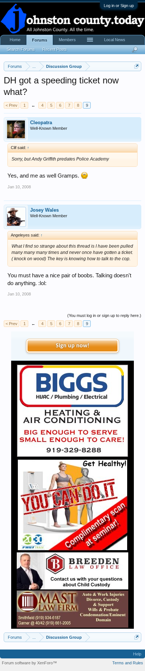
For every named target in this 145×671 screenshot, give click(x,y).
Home (15, 39)
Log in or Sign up (119, 5)
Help (137, 654)
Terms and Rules (127, 663)
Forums (39, 40)
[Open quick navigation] (136, 66)
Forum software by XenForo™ (29, 663)
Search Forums (21, 49)
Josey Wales (44, 210)
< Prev (11, 105)
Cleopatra (41, 122)
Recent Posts (54, 49)
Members (67, 39)
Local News (114, 39)
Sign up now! (72, 346)
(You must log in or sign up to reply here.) (104, 315)
